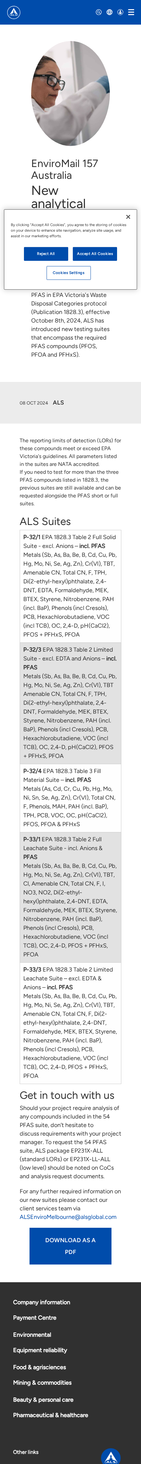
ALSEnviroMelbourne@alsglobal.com (68, 1217)
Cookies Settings (68, 272)
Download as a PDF (70, 1246)
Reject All (46, 253)
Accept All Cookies (95, 253)
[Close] (128, 217)
